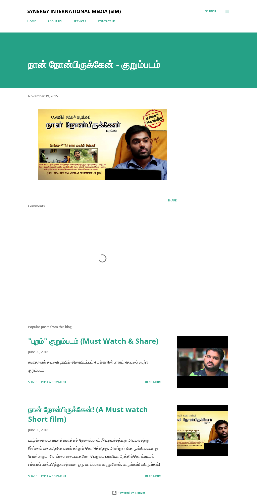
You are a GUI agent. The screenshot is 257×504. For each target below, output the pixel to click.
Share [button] (172, 200)
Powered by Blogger (131, 493)
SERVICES (79, 21)
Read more (153, 382)
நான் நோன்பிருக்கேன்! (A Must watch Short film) (88, 414)
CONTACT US (106, 21)
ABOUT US (55, 21)
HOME (31, 21)
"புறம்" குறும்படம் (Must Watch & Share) (93, 341)
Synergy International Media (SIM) (74, 11)
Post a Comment (53, 382)
